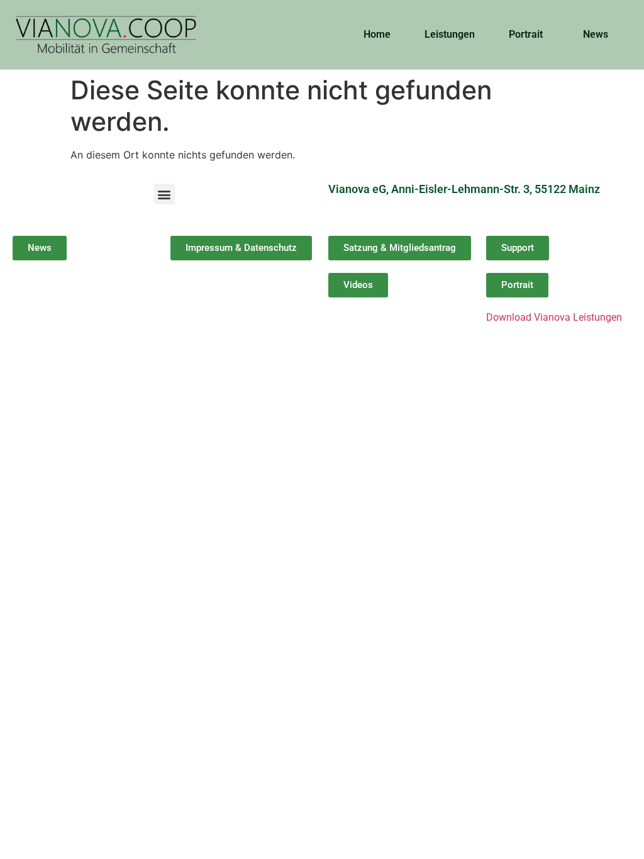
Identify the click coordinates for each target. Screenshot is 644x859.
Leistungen (450, 34)
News (595, 34)
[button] (164, 194)
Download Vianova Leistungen (554, 317)
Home (377, 34)
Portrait (526, 34)
